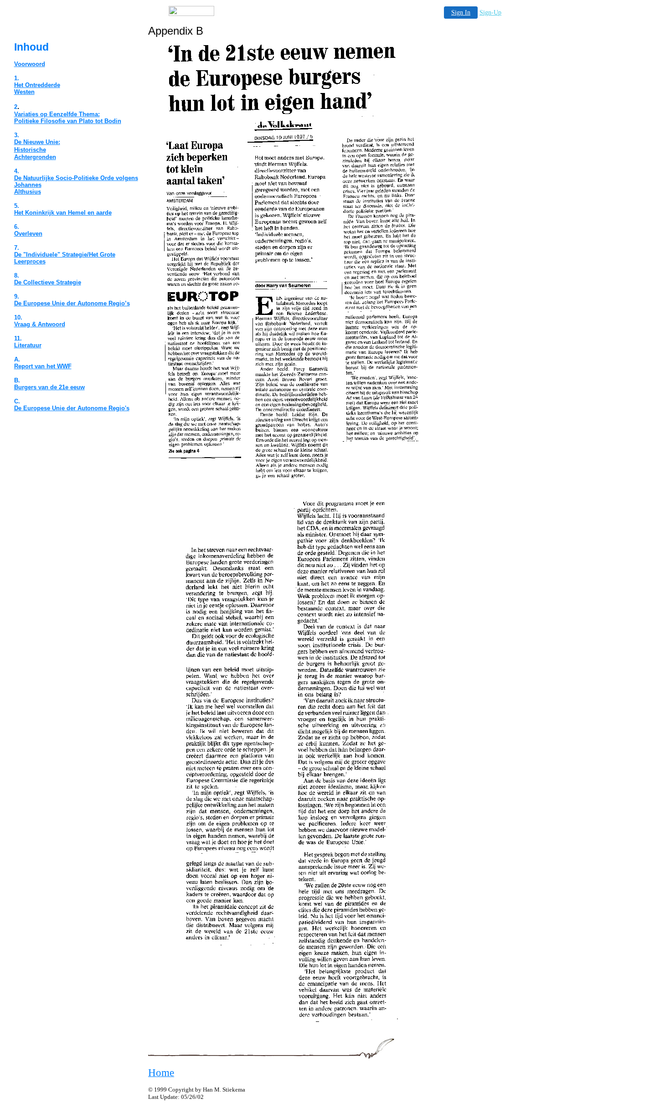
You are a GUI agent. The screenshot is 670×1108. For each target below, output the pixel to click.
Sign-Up (490, 12)
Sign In (460, 12)
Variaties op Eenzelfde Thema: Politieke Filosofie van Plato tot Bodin (67, 117)
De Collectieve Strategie (47, 282)
